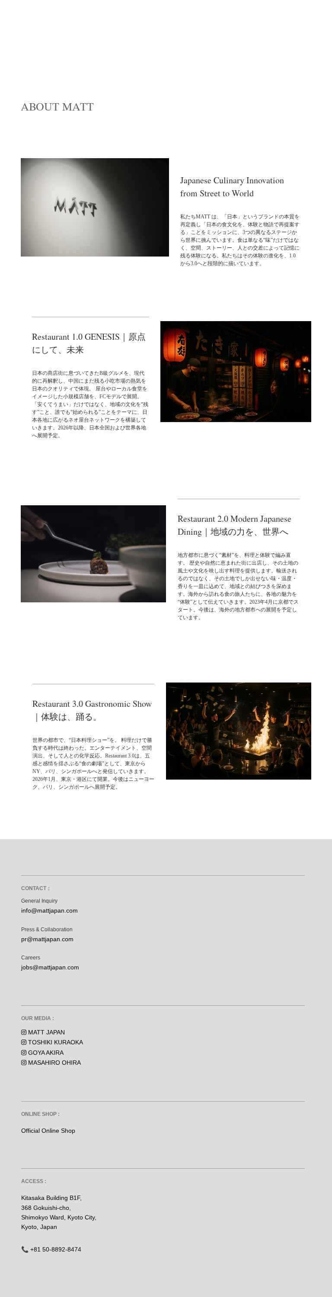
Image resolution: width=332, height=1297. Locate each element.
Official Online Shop (48, 1130)
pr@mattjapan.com (47, 939)
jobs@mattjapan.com (50, 967)
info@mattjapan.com (49, 910)
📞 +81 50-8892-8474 (51, 1249)
